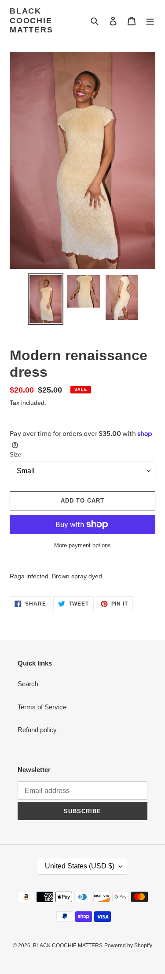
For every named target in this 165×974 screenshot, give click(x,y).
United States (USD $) (79, 866)
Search (28, 683)
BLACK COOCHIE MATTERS (31, 20)
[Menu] (150, 20)
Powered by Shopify (128, 945)
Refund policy (37, 729)
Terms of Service (42, 707)
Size (15, 454)
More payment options (82, 545)
